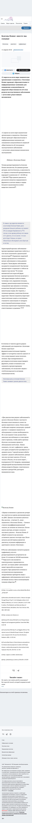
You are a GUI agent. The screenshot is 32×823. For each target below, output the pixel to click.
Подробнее (10, 790)
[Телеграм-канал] (16, 73)
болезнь (5, 44)
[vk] (13, 670)
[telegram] (19, 670)
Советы (3, 23)
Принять (26, 28)
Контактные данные (6, 755)
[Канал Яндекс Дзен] (23, 70)
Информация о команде (7, 743)
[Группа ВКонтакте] (9, 70)
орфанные (22, 44)
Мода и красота (10, 23)
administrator (18, 50)
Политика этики (5, 746)
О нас (3, 740)
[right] (30, 23)
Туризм (26, 23)
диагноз (13, 44)
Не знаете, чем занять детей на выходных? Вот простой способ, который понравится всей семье (16, 683)
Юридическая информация (8, 752)
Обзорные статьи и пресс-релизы (9, 758)
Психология (19, 23)
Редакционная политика (7, 749)
